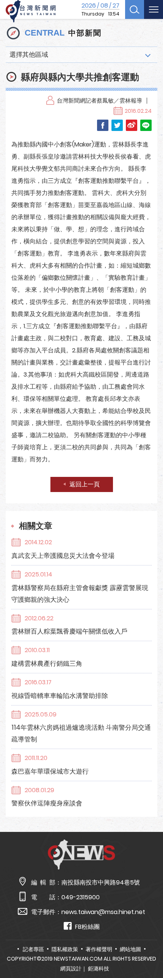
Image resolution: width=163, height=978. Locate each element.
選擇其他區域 (28, 54)
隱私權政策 (65, 949)
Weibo (131, 125)
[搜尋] (134, 9)
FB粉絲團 (87, 926)
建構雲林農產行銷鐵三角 (46, 663)
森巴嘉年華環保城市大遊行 (50, 771)
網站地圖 (130, 949)
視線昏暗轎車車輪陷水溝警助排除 (59, 695)
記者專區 (33, 949)
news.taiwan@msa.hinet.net (103, 912)
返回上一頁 (84, 484)
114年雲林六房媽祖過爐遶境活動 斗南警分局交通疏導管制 (81, 733)
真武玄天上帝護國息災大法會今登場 (62, 555)
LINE (146, 125)
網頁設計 (71, 968)
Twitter (117, 125)
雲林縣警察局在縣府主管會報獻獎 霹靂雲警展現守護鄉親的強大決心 (79, 593)
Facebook (102, 125)
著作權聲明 (99, 949)
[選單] (153, 9)
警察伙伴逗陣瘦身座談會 (46, 803)
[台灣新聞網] (31, 11)
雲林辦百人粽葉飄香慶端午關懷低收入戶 (69, 631)
